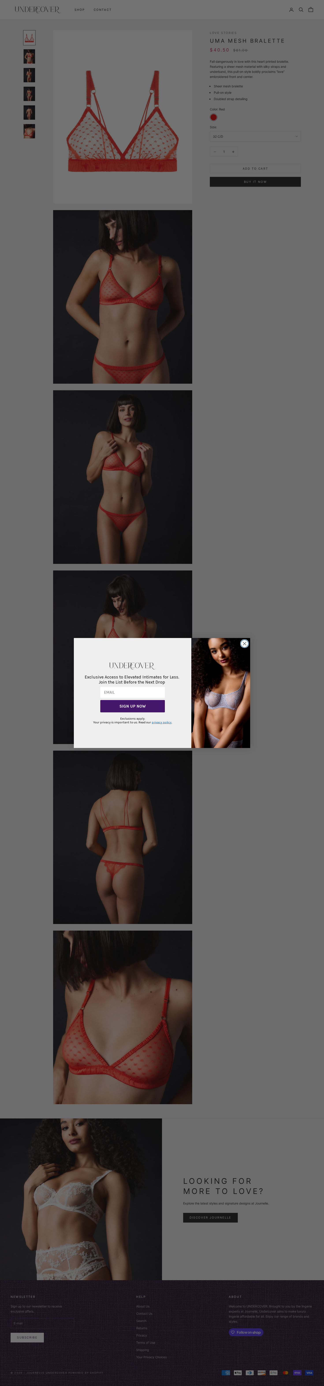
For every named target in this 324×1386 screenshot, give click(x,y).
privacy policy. (162, 722)
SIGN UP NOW (132, 706)
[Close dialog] (244, 643)
